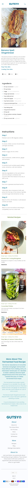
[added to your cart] (25, 4)
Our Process (14, 429)
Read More (4, 264)
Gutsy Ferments (16, 483)
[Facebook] (14, 476)
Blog (14, 446)
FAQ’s (14, 432)
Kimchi (16, 332)
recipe (8, 251)
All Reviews (14, 436)
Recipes (14, 443)
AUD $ (13, 472)
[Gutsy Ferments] (14, 4)
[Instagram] (13, 476)
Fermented (10, 332)
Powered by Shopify (14, 485)
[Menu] (2, 4)
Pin (17, 74)
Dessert (4, 332)
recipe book (13, 405)
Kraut (4, 251)
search (14, 478)
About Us (14, 425)
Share (11, 74)
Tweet (5, 74)
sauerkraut (14, 251)
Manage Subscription (14, 448)
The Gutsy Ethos (14, 427)
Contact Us (14, 434)
